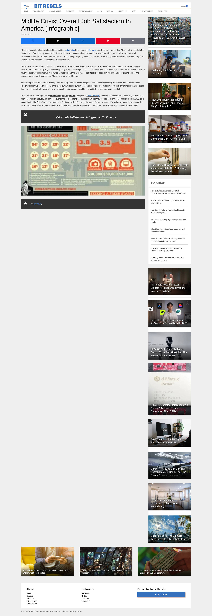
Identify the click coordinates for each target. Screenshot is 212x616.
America (93, 50)
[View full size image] (83, 161)
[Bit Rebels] (47, 7)
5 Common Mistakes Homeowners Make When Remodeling (165, 503)
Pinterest (85, 599)
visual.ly (37, 204)
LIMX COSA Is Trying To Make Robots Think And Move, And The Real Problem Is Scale (169, 352)
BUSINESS (70, 11)
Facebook (85, 593)
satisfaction (70, 50)
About (29, 593)
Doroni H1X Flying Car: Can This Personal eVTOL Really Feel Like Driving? (168, 472)
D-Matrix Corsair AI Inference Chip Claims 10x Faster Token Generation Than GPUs (169, 408)
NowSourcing (93, 96)
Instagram (86, 601)
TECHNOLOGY (38, 11)
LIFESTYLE (122, 11)
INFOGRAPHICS (147, 11)
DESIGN (110, 11)
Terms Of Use (32, 604)
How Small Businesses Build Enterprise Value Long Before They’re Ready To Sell (167, 103)
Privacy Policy (32, 601)
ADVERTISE (162, 11)
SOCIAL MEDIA (55, 11)
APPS (99, 11)
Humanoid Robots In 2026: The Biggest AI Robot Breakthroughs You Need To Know (168, 287)
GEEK (134, 11)
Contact (30, 596)
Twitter (84, 596)
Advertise (30, 599)
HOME (26, 11)
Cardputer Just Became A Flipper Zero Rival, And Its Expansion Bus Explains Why (162, 571)
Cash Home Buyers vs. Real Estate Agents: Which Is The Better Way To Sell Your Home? (169, 168)
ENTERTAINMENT (86, 11)
